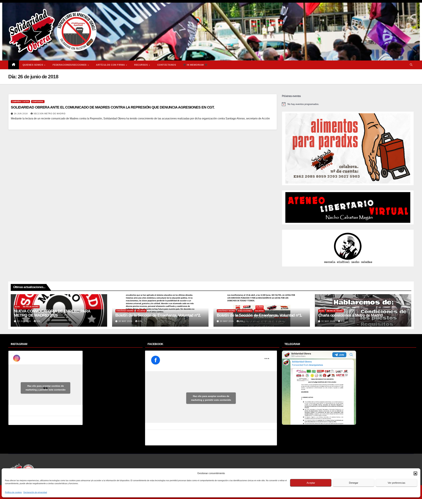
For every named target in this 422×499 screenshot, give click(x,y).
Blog (17, 307)
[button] (415, 473)
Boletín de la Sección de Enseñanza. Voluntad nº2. (158, 315)
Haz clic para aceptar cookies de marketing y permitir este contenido (46, 388)
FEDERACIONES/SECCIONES (70, 64)
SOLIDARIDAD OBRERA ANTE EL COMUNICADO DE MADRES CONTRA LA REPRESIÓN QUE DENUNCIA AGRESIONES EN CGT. (112, 107)
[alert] (348, 104)
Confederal (38, 101)
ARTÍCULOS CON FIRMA (110, 64)
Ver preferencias (396, 482)
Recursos (141, 64)
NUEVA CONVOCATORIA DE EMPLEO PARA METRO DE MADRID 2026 (52, 313)
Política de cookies (13, 492)
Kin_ (39, 321)
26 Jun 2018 (21, 113)
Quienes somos (33, 64)
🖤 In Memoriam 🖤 (195, 64)
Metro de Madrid (31, 307)
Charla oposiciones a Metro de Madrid (350, 315)
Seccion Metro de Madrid (49, 113)
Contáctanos (166, 64)
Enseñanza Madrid (125, 311)
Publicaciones (245, 311)
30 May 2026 (126, 321)
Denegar (353, 482)
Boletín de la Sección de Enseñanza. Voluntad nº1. (259, 315)
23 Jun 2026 (24, 321)
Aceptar (311, 482)
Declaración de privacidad (35, 492)
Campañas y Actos (20, 101)
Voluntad (141, 311)
